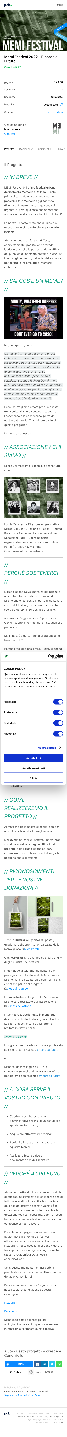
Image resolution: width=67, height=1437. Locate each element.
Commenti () (45, 148)
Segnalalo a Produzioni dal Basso (22, 1395)
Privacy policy (56, 1416)
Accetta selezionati (33, 768)
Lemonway (58, 1422)
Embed (15, 1371)
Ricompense (26, 148)
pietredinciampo (17, 988)
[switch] (58, 712)
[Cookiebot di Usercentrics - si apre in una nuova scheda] (48, 656)
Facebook (10, 1311)
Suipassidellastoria (19, 1006)
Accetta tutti (33, 758)
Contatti (9, 133)
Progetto (9, 148)
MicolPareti (31, 949)
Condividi (10, 67)
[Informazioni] (61, 104)
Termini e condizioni (25, 1416)
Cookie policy (42, 1416)
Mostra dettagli (47, 747)
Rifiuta (33, 778)
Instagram (10, 1302)
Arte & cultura (55, 111)
